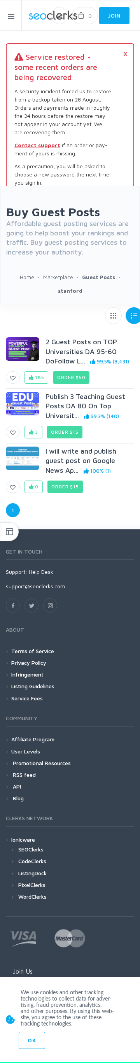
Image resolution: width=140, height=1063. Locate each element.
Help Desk (41, 571)
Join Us (23, 971)
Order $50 (71, 377)
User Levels (25, 751)
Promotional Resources (41, 763)
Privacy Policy (28, 662)
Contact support (37, 145)
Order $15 (65, 432)
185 (38, 377)
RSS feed (23, 774)
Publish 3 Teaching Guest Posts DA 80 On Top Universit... (85, 406)
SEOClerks (31, 849)
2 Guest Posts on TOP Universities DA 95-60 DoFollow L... (81, 351)
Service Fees (27, 698)
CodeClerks (32, 861)
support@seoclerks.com (35, 586)
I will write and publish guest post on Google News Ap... (81, 460)
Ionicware (23, 839)
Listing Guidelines (32, 686)
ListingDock (32, 873)
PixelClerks (32, 884)
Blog (17, 798)
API (16, 786)
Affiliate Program (32, 739)
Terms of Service (32, 651)
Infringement (27, 674)
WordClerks (32, 896)
